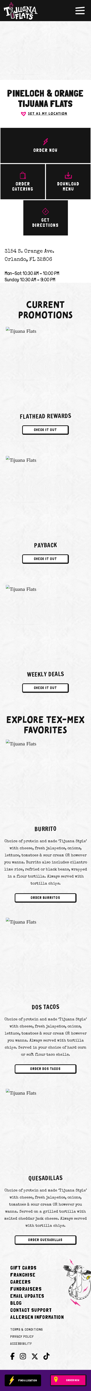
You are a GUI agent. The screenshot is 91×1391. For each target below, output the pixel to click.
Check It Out (45, 429)
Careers (20, 1282)
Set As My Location (47, 114)
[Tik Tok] (46, 1356)
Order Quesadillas (45, 1240)
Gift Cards (23, 1268)
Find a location (27, 1380)
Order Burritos (45, 897)
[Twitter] (34, 1357)
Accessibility (21, 1343)
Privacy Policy (22, 1336)
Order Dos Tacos (45, 1068)
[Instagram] (23, 1356)
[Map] (45, 47)
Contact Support (31, 1310)
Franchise (22, 1275)
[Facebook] (12, 1356)
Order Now (72, 1380)
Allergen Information (37, 1317)
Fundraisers (26, 1289)
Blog (16, 1303)
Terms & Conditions (26, 1329)
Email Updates (27, 1296)
